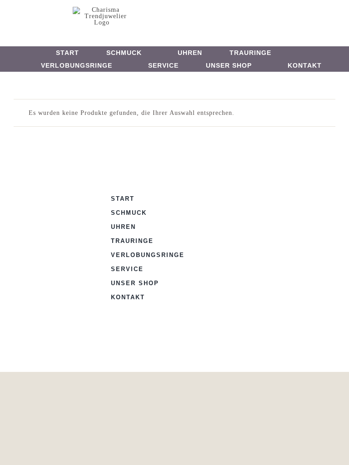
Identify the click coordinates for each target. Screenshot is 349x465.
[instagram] (182, 16)
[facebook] (167, 16)
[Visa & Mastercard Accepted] (228, 196)
